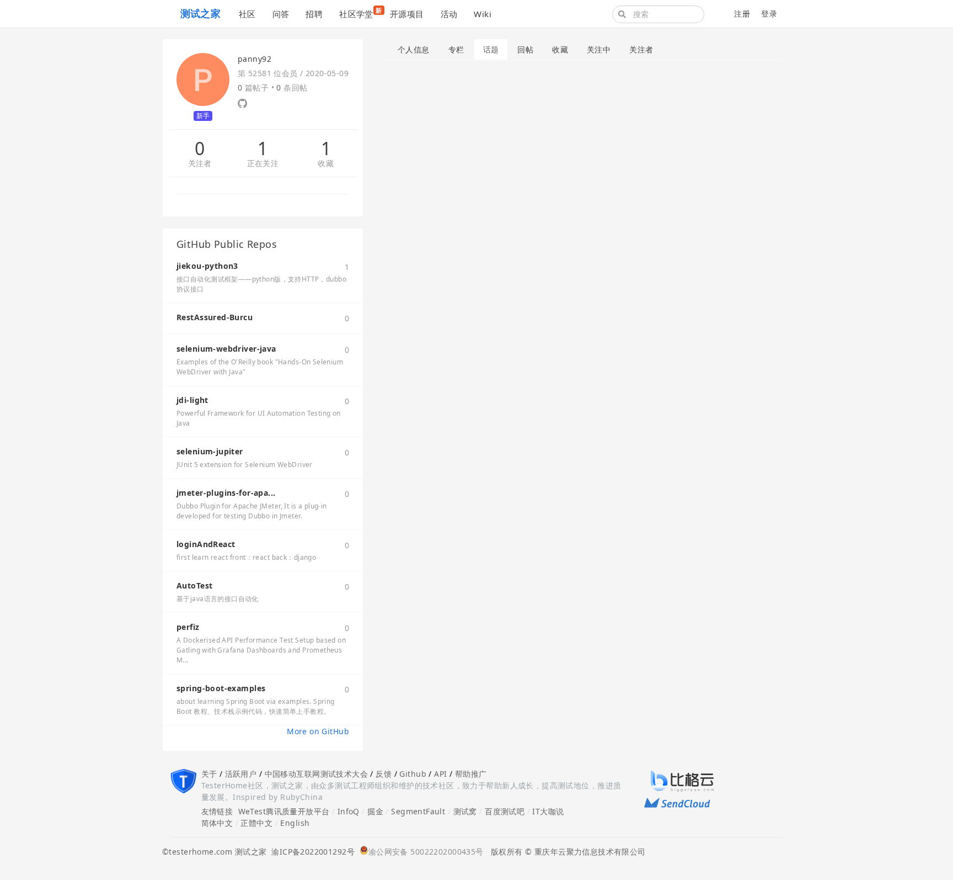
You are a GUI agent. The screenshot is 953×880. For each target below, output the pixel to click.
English (294, 823)
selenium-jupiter (209, 451)
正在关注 (263, 163)
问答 (281, 13)
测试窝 (465, 811)
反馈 (384, 773)
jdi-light (192, 400)
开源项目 (407, 13)
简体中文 (217, 823)
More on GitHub (318, 731)
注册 (742, 13)
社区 (247, 13)
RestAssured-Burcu (214, 317)
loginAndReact (205, 544)
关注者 (200, 163)
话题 (491, 49)
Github (412, 773)
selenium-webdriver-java (226, 348)
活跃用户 (241, 773)
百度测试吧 (504, 811)
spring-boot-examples (220, 688)
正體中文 (256, 823)
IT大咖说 (548, 811)
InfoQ (349, 811)
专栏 (456, 49)
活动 (449, 13)
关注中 (599, 49)
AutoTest (194, 585)
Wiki (482, 13)
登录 (769, 13)
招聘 (314, 13)
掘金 (375, 811)
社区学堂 (360, 12)
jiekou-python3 (207, 266)
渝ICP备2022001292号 (310, 851)
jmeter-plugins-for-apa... (226, 492)
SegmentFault (418, 811)
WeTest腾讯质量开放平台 (284, 811)
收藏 (326, 163)
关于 (209, 773)
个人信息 (414, 49)
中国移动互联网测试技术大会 (316, 773)
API (440, 773)
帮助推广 (471, 773)
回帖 (525, 49)
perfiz (188, 627)
